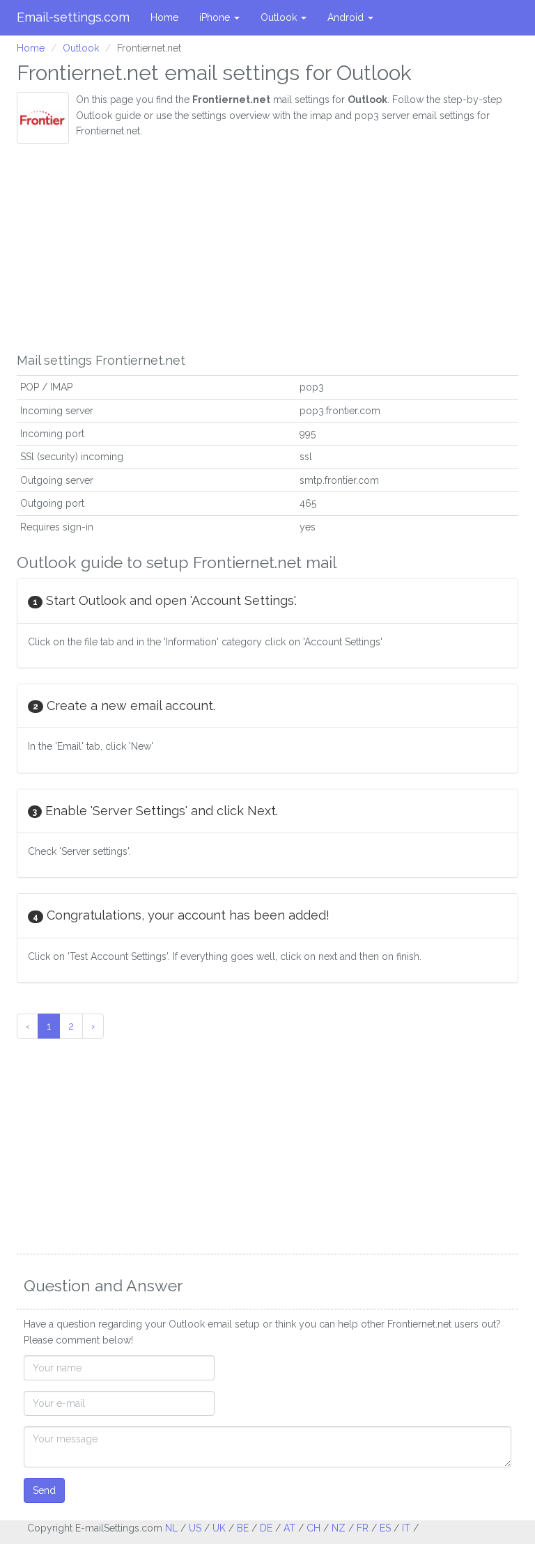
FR (363, 1528)
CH (313, 1528)
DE (266, 1528)
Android (346, 17)
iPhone (216, 17)
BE (243, 1528)
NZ (339, 1528)
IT (406, 1528)
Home (164, 17)
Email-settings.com (73, 17)
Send (44, 1490)
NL (171, 1528)
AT (289, 1528)
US (195, 1528)
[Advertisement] (267, 248)
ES (385, 1528)
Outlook (280, 17)
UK (219, 1528)
